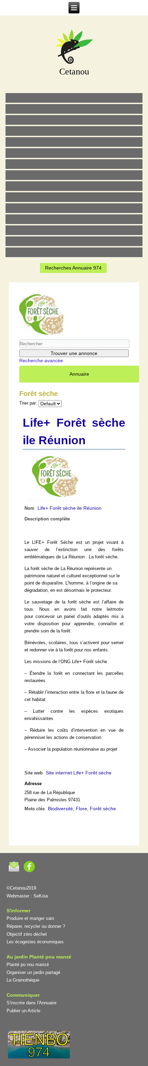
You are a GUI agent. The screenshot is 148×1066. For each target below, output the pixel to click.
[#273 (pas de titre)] (74, 208)
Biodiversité (60, 808)
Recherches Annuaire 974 (73, 268)
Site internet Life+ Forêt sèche (79, 772)
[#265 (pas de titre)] (74, 153)
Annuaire (79, 374)
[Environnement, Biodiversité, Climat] (74, 142)
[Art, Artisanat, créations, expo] (74, 197)
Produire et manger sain (30, 918)
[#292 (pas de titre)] (74, 252)
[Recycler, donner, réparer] (74, 120)
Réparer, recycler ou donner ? (36, 926)
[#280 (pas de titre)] (74, 230)
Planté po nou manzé (28, 964)
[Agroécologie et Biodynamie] (74, 98)
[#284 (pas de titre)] (74, 241)
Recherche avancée (41, 360)
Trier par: (28, 403)
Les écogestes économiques (35, 941)
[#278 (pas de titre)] (74, 219)
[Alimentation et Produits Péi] (74, 109)
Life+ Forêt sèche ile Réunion (70, 508)
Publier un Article (23, 1010)
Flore (81, 808)
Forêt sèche (103, 808)
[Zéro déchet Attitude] (74, 131)
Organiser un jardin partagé (33, 972)
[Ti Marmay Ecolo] (74, 186)
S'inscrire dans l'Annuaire (31, 1002)
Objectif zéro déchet (27, 934)
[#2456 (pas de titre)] (74, 175)
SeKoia (40, 896)
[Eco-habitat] (74, 164)
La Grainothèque (23, 980)
